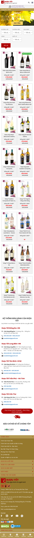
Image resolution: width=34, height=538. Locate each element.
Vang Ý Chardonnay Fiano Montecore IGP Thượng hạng (9, 296)
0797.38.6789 (7, 386)
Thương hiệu (16, 29)
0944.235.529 (8, 353)
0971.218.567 (15, 370)
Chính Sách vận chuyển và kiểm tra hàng (12, 443)
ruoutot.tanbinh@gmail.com (12, 373)
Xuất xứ (14, 36)
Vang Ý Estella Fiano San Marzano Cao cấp (24, 296)
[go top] (31, 527)
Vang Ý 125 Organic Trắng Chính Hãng (25, 200)
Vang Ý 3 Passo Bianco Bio (9, 264)
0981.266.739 (7, 402)
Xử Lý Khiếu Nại (5, 454)
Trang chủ (4, 10)
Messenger (30, 536)
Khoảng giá (4, 29)
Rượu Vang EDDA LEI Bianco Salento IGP (25, 71)
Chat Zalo (23, 536)
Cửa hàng (10, 536)
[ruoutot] (9, 3)
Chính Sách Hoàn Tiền (7, 440)
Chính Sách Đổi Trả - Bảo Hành (9, 446)
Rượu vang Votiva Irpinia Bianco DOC (9, 71)
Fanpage (17, 536)
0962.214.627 (16, 336)
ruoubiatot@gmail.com (11, 338)
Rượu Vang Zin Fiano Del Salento (25, 135)
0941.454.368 (7, 336)
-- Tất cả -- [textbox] (6, 33)
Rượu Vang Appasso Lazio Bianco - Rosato (9, 232)
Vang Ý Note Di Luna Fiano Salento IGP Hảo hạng (25, 232)
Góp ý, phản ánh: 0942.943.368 (9, 506)
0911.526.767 (7, 370)
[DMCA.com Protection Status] (5, 526)
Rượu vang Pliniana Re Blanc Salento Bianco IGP (24, 103)
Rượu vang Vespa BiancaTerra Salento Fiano (9, 136)
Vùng (2, 36)
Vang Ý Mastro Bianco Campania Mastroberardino (9, 168)
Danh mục (3, 536)
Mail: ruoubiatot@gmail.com (8, 509)
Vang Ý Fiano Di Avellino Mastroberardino (25, 264)
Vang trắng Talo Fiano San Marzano (9, 103)
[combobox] (6, 33)
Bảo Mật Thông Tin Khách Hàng (9, 449)
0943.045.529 (17, 353)
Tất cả (6, 45)
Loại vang (26, 29)
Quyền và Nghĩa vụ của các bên (9, 457)
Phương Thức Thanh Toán (8, 452)
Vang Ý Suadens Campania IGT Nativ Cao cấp (9, 200)
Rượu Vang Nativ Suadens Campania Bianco (24, 168)
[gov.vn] (16, 526)
